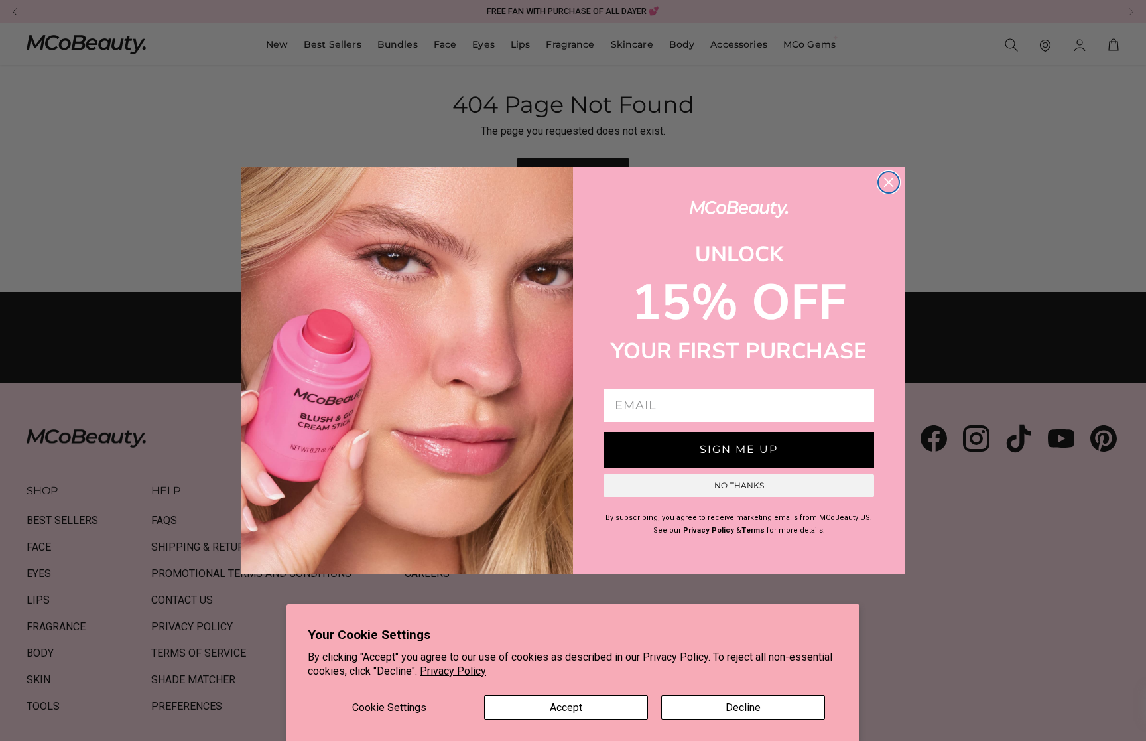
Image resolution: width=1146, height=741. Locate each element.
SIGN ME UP (739, 449)
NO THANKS (739, 485)
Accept (566, 707)
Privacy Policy (453, 671)
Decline (743, 707)
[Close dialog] (888, 182)
